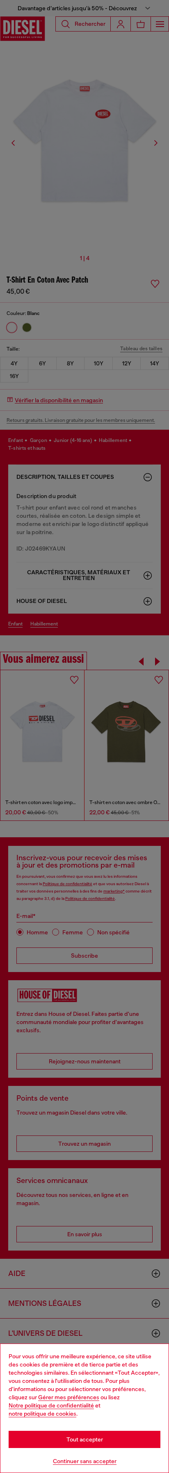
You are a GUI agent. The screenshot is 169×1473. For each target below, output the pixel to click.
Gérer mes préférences (68, 1397)
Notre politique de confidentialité (51, 1405)
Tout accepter (84, 1439)
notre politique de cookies (42, 1413)
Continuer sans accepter (84, 1461)
